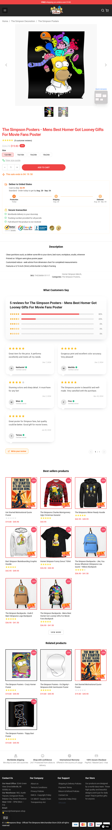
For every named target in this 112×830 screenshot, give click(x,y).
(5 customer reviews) (23, 140)
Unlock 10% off (5, 817)
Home (5, 21)
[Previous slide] (6, 65)
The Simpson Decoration (23, 21)
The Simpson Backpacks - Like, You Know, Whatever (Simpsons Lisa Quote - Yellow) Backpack (89, 564)
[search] (102, 10)
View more (56, 632)
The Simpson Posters (48, 21)
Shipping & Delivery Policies (69, 784)
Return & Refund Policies (68, 791)
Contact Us (63, 795)
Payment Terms (65, 787)
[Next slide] (105, 65)
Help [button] (107, 827)
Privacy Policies (37, 791)
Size (4, 150)
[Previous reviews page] (90, 451)
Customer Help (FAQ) (67, 799)
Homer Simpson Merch (71, 274)
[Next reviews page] (104, 451)
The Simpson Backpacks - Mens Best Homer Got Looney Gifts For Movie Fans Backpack (55, 616)
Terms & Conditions (39, 787)
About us (34, 784)
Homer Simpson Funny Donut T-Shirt (55, 561)
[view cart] (107, 10)
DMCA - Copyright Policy (41, 795)
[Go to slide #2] (63, 112)
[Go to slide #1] (48, 112)
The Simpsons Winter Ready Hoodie (90, 512)
